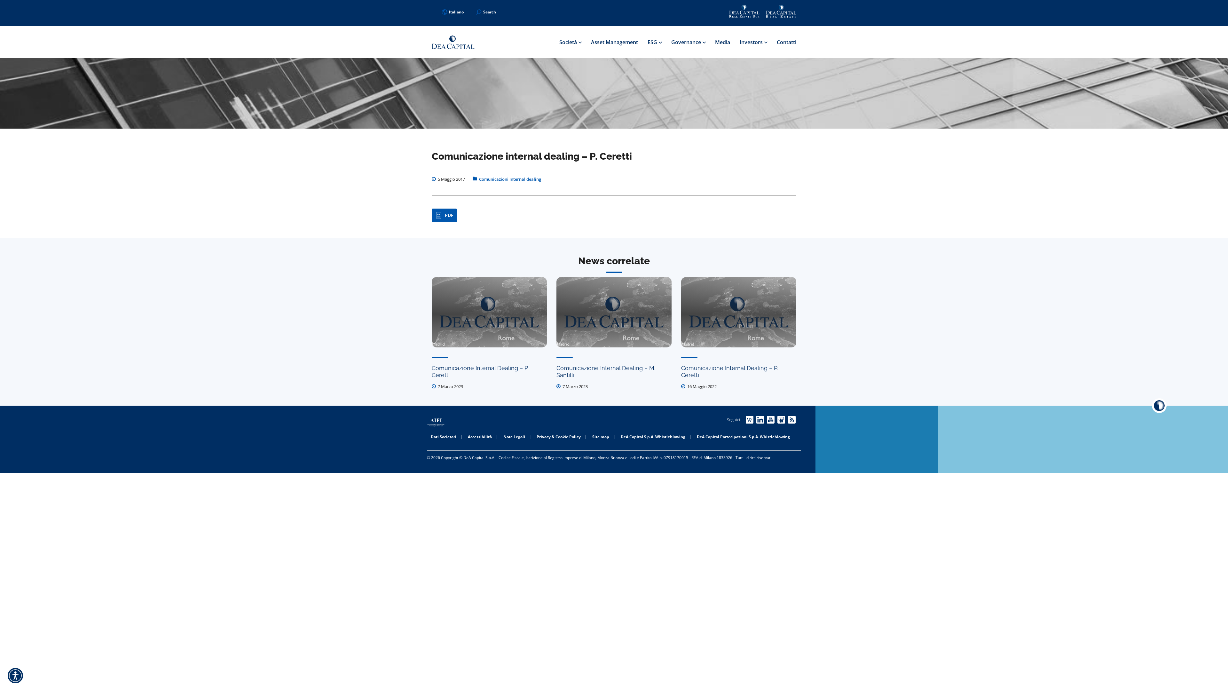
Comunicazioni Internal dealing (510, 179)
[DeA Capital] (453, 42)
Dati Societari (443, 437)
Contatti (786, 42)
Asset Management (614, 42)
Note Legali (514, 437)
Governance (686, 42)
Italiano (456, 12)
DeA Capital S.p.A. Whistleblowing (653, 437)
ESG (653, 42)
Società (568, 42)
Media (722, 42)
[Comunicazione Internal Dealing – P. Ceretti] (489, 312)
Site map (600, 437)
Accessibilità (480, 437)
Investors (752, 42)
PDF (449, 215)
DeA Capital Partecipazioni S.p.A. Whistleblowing (743, 437)
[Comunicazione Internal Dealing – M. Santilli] (614, 312)
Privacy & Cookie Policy (559, 437)
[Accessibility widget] (15, 675)
